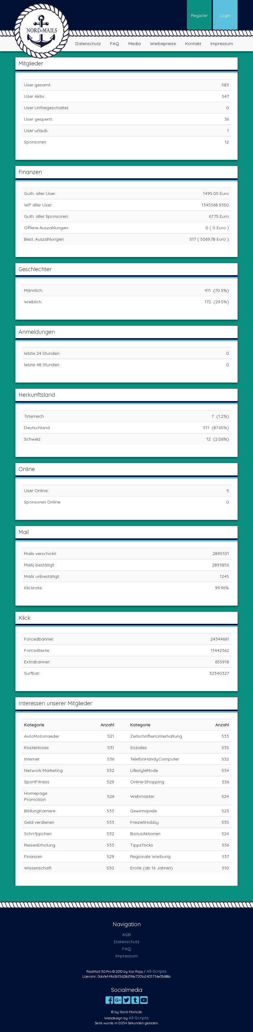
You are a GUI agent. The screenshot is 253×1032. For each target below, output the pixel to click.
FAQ (114, 43)
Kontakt (193, 43)
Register (199, 15)
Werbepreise (163, 43)
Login (225, 15)
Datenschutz (88, 43)
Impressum (221, 43)
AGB (126, 934)
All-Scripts (157, 971)
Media (134, 43)
